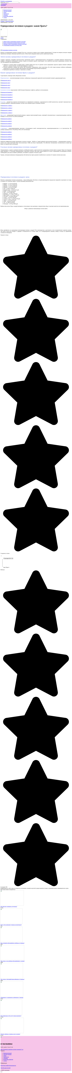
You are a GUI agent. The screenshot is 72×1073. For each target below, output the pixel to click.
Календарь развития (8, 16)
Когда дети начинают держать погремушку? (11, 924)
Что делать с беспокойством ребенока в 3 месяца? (12, 979)
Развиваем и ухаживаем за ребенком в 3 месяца (12, 997)
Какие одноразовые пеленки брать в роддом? (14, 42)
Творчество (6, 13)
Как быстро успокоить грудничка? (9, 906)
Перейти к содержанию (6, 1)
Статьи (5, 17)
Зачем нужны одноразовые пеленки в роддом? (14, 41)
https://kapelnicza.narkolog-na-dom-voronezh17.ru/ (12, 1049)
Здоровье (5, 15)
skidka (2, 37)
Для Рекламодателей (5, 1068)
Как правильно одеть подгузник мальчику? (11, 1015)
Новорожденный (7, 10)
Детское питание (7, 11)
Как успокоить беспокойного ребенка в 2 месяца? (12, 943)
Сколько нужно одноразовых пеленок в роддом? (15, 44)
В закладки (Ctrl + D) (8, 558)
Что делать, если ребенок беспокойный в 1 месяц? (13, 961)
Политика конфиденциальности (8, 1065)
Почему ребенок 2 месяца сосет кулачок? (10, 1034)
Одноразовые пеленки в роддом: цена (12, 45)
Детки (4, 12)
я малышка (3, 5)
